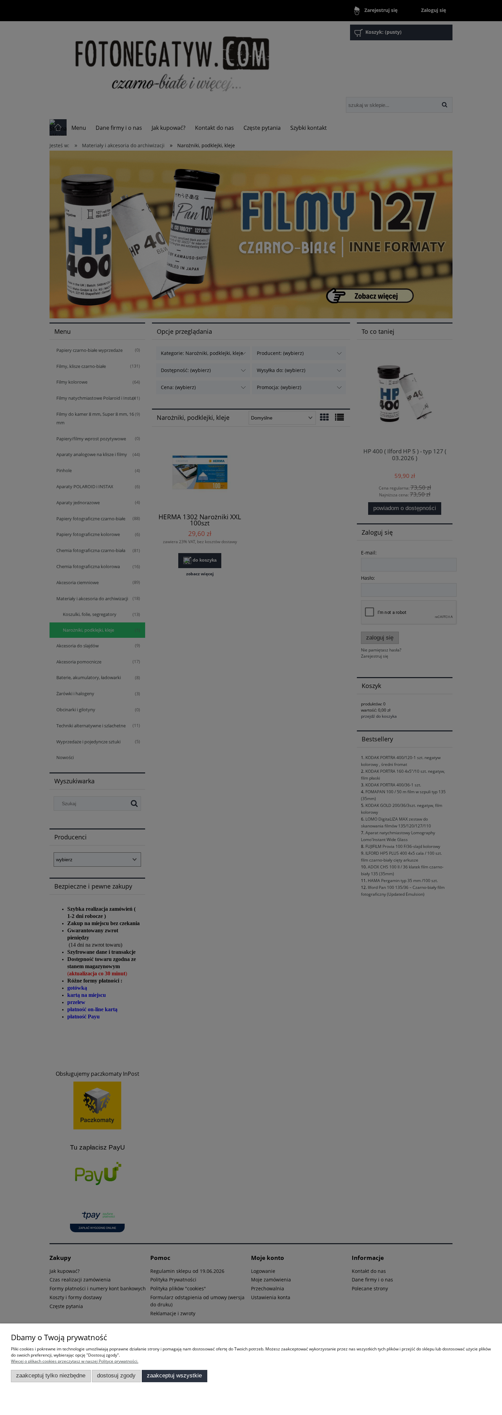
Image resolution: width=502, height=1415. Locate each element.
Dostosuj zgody (116, 1375)
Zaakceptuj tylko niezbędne (50, 1375)
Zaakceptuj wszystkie (174, 1375)
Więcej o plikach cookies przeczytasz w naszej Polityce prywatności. (74, 1361)
